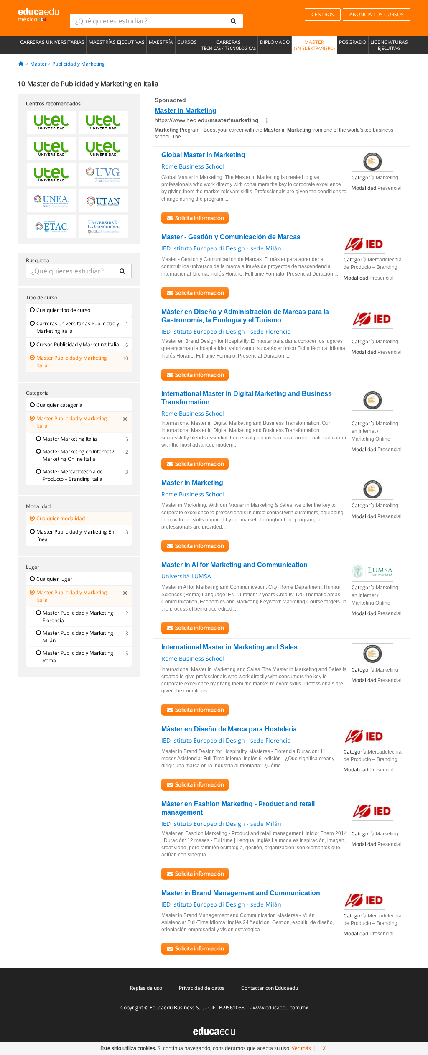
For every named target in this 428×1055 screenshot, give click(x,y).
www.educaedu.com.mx (280, 1007)
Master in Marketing (192, 482)
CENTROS (322, 14)
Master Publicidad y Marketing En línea (75, 535)
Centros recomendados (53, 103)
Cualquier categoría (59, 405)
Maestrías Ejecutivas (117, 42)
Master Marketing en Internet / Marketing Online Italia (78, 455)
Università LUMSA (186, 576)
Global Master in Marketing (203, 154)
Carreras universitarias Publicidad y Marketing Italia (77, 327)
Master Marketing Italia (70, 438)
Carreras (228, 44)
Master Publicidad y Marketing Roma (78, 656)
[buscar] (233, 21)
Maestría (161, 42)
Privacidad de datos (201, 987)
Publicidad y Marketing (78, 63)
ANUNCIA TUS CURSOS (376, 14)
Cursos (187, 42)
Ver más (301, 1048)
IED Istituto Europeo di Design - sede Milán (221, 248)
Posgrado (352, 42)
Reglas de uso (146, 987)
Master (314, 44)
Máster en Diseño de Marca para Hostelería (229, 729)
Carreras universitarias (52, 42)
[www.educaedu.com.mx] (214, 1030)
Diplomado (275, 42)
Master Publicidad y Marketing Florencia (78, 616)
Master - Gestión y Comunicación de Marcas (231, 236)
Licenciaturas (389, 44)
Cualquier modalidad (60, 518)
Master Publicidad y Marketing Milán (78, 636)
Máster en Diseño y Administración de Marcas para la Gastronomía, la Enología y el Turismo (245, 316)
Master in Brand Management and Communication (240, 893)
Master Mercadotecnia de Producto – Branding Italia (73, 475)
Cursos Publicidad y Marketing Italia (77, 344)
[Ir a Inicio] (21, 63)
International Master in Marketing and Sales (229, 647)
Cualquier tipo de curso (63, 310)
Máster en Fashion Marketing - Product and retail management (238, 808)
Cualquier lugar (54, 578)
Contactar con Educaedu (269, 987)
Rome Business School (192, 166)
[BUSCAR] (122, 271)
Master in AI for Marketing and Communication (234, 564)
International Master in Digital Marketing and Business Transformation (246, 398)
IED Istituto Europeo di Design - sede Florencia (226, 331)
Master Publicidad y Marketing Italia (71, 361)
